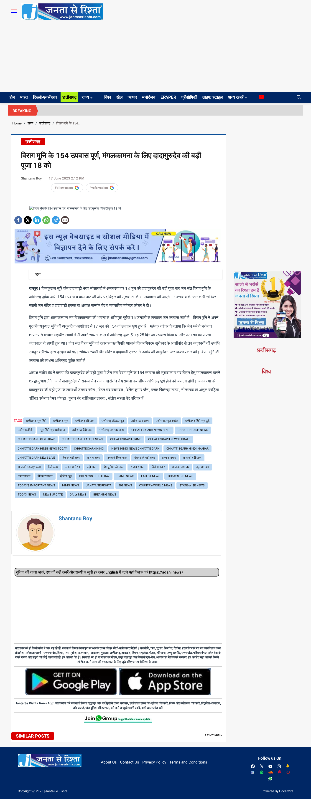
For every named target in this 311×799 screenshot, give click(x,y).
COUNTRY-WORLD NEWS (155, 485)
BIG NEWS (125, 485)
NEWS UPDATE (53, 494)
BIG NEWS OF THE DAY (94, 476)
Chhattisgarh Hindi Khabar (187, 448)
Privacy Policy (154, 762)
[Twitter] (28, 218)
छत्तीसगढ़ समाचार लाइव (111, 430)
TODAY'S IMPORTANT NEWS (36, 485)
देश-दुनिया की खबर (113, 467)
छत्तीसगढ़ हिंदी (25, 430)
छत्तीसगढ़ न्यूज (60, 420)
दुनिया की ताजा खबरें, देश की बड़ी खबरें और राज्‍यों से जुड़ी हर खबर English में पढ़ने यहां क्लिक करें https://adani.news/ (99, 572)
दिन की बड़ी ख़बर (71, 457)
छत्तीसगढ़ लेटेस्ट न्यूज (113, 420)
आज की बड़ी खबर (192, 457)
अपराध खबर (93, 457)
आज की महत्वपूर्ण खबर (29, 467)
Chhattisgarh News (193, 430)
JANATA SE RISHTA (98, 485)
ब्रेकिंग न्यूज (66, 476)
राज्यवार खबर (137, 467)
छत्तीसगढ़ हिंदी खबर (82, 430)
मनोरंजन (148, 97)
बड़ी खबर (92, 467)
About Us (109, 762)
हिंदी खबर (53, 467)
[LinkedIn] (37, 218)
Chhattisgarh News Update (169, 439)
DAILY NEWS (78, 494)
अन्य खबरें (235, 97)
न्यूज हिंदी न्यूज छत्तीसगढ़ (52, 430)
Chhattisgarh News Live (36, 457)
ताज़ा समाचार (169, 457)
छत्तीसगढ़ (69, 97)
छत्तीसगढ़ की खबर (84, 420)
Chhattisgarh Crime (125, 439)
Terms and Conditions (188, 762)
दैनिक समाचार (45, 476)
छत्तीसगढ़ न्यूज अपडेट (167, 420)
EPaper (168, 97)
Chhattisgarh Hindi (89, 448)
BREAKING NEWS (104, 494)
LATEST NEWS (150, 476)
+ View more (213, 734)
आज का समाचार (180, 467)
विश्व (107, 97)
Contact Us (129, 762)
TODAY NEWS (27, 494)
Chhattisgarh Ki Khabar (36, 439)
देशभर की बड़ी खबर (144, 457)
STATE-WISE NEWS (192, 485)
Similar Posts (32, 736)
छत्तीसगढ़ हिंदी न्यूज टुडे (197, 420)
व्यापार (132, 97)
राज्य (85, 97)
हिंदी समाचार (158, 467)
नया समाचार (24, 476)
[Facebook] (18, 218)
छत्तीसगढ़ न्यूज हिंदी (36, 420)
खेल (119, 97)
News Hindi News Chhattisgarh (135, 448)
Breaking (22, 111)
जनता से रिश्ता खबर (117, 457)
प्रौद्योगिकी (189, 97)
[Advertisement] (155, 57)
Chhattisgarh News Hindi (151, 430)
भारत (24, 97)
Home (17, 123)
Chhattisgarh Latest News (82, 439)
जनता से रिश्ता (72, 467)
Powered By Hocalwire (277, 791)
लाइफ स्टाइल (212, 97)
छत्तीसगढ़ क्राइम (140, 420)
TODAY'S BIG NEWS (180, 476)
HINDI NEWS (70, 485)
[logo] (62, 11)
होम (12, 97)
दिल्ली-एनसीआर (45, 97)
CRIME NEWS (125, 476)
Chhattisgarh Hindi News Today (42, 448)
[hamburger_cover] (14, 11)
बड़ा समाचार (202, 467)
